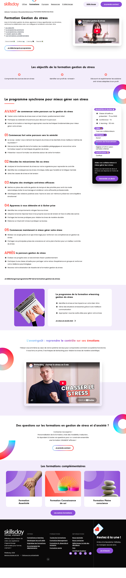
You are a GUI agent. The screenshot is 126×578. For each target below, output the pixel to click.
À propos (45, 4)
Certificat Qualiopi (79, 551)
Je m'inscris (105, 551)
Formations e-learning (35, 538)
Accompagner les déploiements (33, 547)
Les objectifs (10, 28)
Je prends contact (111, 4)
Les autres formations (63, 513)
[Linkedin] (75, 553)
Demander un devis (107, 178)
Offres (24, 4)
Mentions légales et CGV (11, 555)
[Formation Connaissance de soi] (63, 489)
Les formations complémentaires (17, 36)
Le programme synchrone (15, 30)
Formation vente (56, 548)
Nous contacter (78, 541)
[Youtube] (70, 553)
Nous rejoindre (77, 538)
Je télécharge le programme (19, 48)
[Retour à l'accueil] (11, 4)
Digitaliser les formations (36, 543)
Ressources (55, 4)
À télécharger (67, 4)
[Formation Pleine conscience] (102, 489)
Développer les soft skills (36, 541)
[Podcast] (80, 553)
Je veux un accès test (64, 321)
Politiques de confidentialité (30, 555)
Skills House (91, 4)
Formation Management (59, 541)
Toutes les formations (58, 538)
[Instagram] (85, 553)
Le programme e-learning (15, 32)
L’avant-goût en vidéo (13, 34)
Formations (34, 4)
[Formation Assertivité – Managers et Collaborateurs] (24, 489)
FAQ (73, 548)
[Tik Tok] (90, 553)
